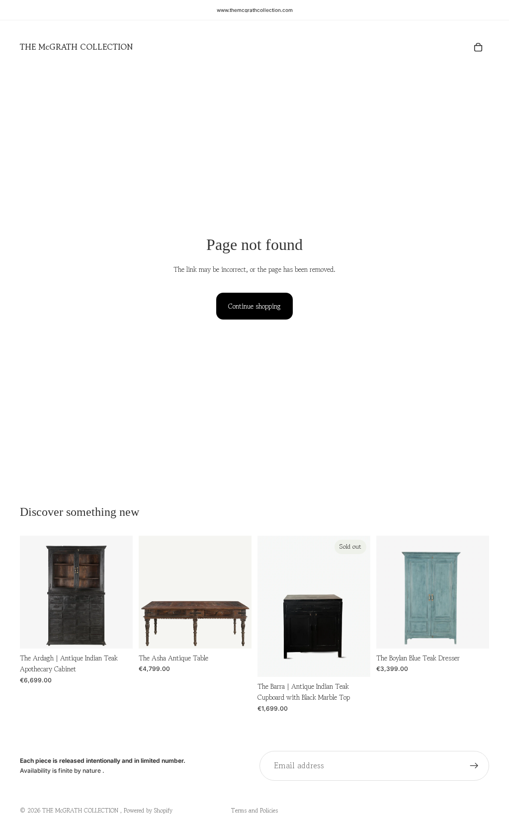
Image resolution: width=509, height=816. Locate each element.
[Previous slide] (31, 592)
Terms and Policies (254, 810)
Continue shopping (254, 306)
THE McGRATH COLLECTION (81, 810)
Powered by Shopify (148, 810)
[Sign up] (474, 765)
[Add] (117, 633)
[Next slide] (122, 592)
